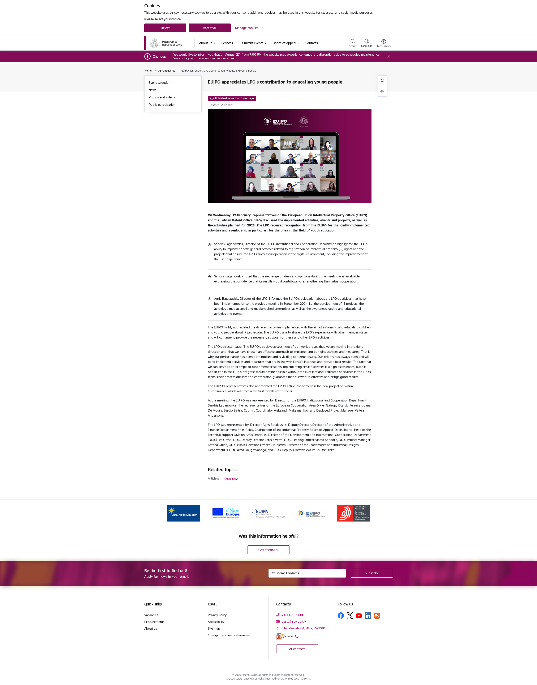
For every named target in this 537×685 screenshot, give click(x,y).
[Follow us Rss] (377, 616)
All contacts (297, 649)
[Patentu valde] (166, 43)
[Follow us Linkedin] (368, 615)
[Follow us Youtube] (359, 615)
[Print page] (382, 81)
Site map (214, 628)
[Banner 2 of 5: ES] (226, 513)
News (152, 90)
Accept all (209, 28)
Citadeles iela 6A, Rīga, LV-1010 (303, 628)
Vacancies (151, 615)
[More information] (296, 636)
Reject (165, 28)
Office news (231, 478)
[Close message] (388, 56)
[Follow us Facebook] (341, 615)
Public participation (162, 105)
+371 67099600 (293, 615)
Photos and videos (162, 97)
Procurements (154, 622)
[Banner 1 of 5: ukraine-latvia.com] (183, 513)
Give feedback (268, 550)
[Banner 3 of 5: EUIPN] (268, 513)
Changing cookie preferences (229, 635)
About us (150, 628)
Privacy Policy (217, 615)
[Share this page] (382, 91)
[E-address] (284, 636)
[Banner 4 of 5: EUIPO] (311, 513)
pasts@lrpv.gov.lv (294, 622)
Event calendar (159, 83)
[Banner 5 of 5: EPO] (353, 513)
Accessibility (216, 622)
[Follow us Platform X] (350, 615)
